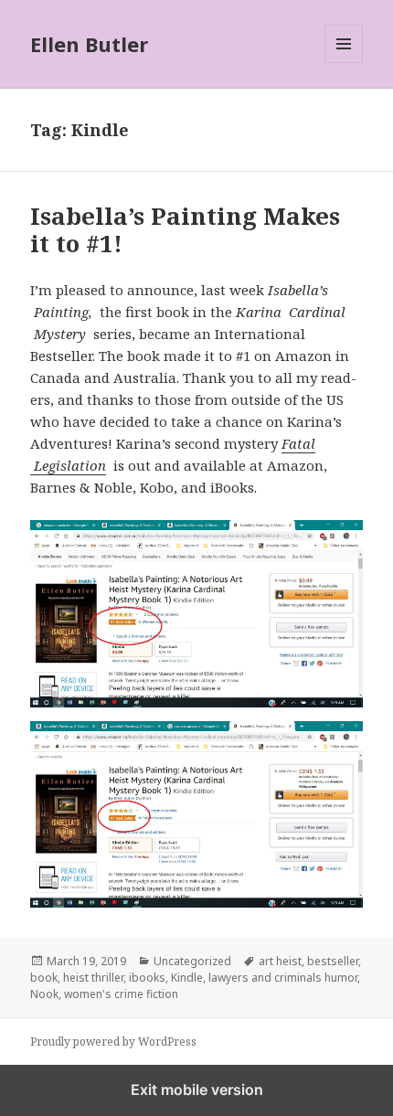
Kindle (187, 977)
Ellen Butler (89, 44)
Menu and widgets (344, 62)
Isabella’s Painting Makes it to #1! (185, 229)
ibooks (147, 977)
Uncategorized (192, 961)
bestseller (332, 961)
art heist (280, 961)
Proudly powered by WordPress (113, 1041)
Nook (44, 994)
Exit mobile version (197, 1089)
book (44, 977)
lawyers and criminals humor (282, 977)
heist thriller (93, 977)
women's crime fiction (121, 994)
